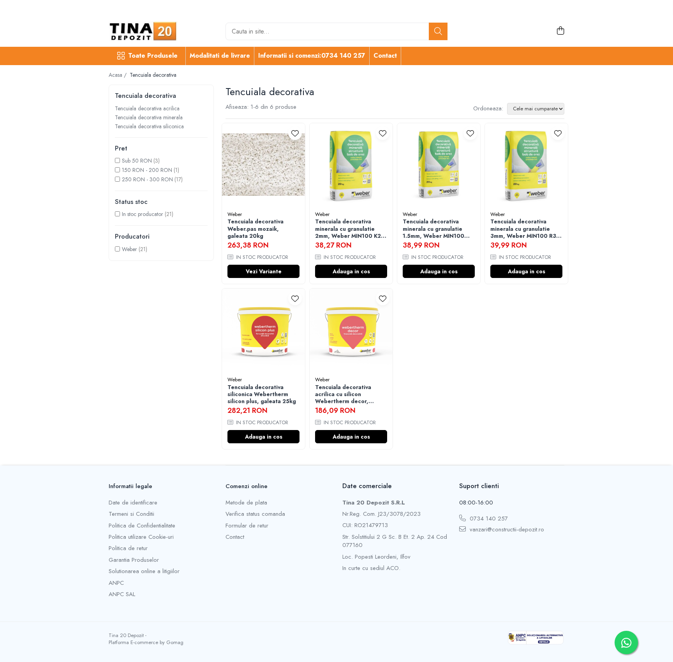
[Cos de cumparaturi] (560, 31)
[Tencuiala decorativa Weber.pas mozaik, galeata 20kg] (263, 164)
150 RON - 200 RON (147, 170)
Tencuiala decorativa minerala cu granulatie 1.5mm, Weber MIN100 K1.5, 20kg (433, 228)
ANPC (116, 583)
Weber (129, 249)
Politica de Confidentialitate (142, 526)
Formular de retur (247, 526)
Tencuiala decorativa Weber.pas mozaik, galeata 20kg (255, 228)
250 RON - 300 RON (147, 179)
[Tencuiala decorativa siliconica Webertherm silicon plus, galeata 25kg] (263, 330)
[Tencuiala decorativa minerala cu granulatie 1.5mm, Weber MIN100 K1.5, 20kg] (438, 164)
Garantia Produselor (134, 560)
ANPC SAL (122, 594)
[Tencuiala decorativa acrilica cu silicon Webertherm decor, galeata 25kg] (351, 330)
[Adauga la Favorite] (295, 133)
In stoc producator (142, 214)
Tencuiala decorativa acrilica (147, 108)
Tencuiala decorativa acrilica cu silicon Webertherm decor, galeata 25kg (343, 394)
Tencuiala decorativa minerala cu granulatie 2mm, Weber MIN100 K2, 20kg (349, 228)
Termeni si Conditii (131, 514)
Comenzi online (247, 486)
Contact (385, 55)
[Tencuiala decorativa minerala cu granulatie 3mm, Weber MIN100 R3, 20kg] (526, 164)
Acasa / (118, 75)
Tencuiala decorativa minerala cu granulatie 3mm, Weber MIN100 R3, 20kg (524, 228)
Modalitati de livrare (220, 55)
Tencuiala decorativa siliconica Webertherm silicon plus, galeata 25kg (261, 394)
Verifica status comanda (255, 514)
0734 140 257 (488, 519)
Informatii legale (130, 486)
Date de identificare (133, 503)
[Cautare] (438, 31)
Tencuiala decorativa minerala (149, 117)
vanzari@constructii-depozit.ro (506, 530)
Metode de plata (246, 503)
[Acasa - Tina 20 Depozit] (148, 31)
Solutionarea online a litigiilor (144, 571)
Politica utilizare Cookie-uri (141, 537)
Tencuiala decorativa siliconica (149, 126)
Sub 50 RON (137, 161)
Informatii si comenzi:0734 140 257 (311, 55)
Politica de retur (128, 548)
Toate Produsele (153, 55)
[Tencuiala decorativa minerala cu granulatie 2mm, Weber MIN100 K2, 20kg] (351, 164)
